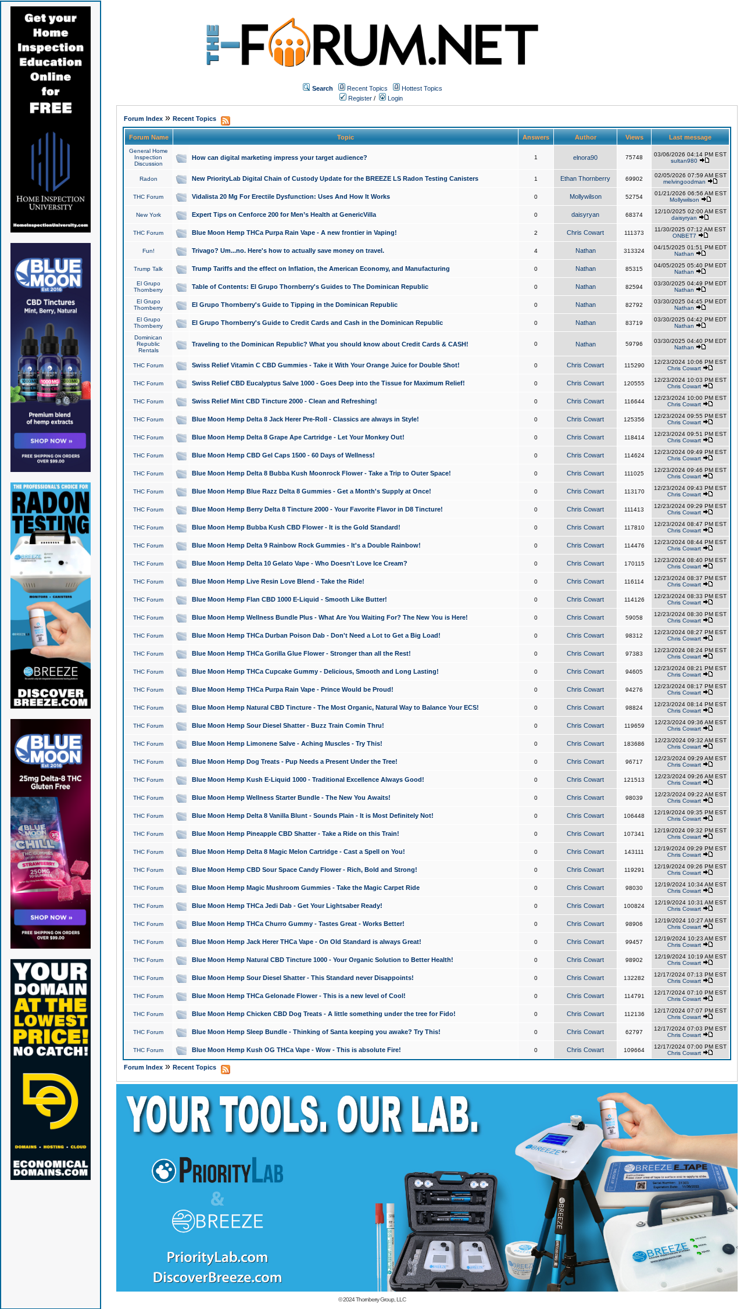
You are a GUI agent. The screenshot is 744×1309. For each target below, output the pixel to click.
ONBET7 (684, 236)
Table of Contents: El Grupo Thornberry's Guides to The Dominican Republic (310, 286)
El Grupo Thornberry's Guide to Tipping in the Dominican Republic (295, 304)
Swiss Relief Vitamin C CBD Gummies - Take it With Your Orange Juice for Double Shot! (326, 365)
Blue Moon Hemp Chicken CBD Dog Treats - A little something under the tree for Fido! (324, 1013)
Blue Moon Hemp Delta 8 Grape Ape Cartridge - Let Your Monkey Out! (298, 437)
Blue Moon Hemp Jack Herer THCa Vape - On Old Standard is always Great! (306, 941)
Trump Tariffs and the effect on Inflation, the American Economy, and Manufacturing (321, 268)
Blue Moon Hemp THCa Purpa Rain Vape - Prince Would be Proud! (293, 689)
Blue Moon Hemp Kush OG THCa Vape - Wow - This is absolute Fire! (296, 1049)
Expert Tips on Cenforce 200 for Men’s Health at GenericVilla (284, 214)
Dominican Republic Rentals (148, 343)
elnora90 (585, 157)
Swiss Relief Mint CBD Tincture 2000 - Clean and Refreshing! (284, 401)
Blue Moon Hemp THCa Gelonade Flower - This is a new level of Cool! (299, 995)
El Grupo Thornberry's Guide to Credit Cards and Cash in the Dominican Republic (317, 322)
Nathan (585, 250)
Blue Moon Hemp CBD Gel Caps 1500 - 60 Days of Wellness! (283, 455)
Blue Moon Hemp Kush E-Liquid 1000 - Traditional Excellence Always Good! (308, 779)
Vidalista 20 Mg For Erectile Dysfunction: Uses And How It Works (291, 196)
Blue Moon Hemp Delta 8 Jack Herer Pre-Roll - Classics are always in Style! (305, 419)
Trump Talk (148, 269)
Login (394, 98)
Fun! (148, 251)
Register (359, 98)
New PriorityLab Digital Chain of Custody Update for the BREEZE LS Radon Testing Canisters (335, 178)
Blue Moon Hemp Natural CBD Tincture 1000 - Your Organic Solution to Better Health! (322, 959)
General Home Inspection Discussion (148, 157)
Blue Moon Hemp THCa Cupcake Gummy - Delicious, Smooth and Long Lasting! (315, 671)
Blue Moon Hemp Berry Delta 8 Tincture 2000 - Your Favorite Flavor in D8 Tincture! (317, 509)
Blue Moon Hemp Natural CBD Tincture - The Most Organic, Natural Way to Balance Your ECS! (335, 707)
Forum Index (143, 118)
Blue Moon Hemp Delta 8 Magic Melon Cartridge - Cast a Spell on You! (298, 851)
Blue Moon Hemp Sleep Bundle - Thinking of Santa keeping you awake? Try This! (316, 1031)
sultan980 (684, 161)
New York (148, 215)
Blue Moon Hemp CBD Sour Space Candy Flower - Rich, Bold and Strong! (304, 869)
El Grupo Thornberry (148, 286)
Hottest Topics (422, 88)
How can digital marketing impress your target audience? (279, 157)
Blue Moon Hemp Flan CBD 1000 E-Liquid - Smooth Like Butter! (289, 599)
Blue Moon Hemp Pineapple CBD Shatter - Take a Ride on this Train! (295, 833)
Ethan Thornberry (585, 178)
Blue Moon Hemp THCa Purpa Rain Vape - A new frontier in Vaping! (294, 232)
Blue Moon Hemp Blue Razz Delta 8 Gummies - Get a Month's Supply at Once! (311, 491)
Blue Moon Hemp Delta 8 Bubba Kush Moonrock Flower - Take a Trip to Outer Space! (321, 473)
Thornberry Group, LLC (381, 1299)
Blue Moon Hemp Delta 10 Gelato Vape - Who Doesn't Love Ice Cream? (299, 563)
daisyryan (585, 214)
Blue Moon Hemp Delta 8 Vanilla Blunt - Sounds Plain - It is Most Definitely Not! (313, 815)
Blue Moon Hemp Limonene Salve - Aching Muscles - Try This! (287, 743)
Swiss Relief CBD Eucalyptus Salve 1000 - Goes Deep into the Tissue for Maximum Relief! (328, 383)
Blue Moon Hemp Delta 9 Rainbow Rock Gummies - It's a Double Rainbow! (306, 545)
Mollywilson (586, 196)
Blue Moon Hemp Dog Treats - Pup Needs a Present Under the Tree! (295, 761)
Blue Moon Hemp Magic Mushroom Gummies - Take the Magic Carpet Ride (306, 887)
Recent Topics (367, 88)
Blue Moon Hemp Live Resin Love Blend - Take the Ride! (278, 581)
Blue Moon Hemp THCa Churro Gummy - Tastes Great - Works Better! (298, 923)
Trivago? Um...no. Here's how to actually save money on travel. (288, 250)
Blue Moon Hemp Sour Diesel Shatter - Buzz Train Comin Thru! (288, 725)
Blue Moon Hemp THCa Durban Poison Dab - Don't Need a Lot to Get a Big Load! (316, 635)
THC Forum (148, 197)
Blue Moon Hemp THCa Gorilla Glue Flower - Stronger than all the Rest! (301, 653)
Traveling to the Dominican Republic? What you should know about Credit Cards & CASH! (330, 344)
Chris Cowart (585, 232)
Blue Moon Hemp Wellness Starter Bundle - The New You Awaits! (291, 797)
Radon (149, 179)
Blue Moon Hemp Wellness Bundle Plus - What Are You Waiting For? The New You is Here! (330, 617)
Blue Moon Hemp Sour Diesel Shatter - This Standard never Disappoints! (303, 977)
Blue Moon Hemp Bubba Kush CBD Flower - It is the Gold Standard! (296, 527)
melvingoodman (684, 181)
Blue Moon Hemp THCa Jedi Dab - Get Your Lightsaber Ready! (287, 905)
